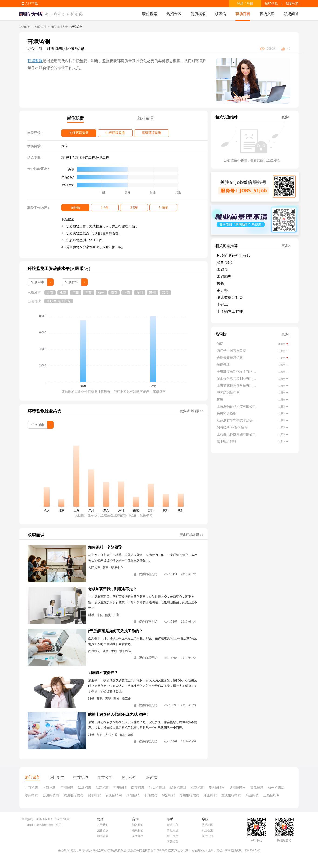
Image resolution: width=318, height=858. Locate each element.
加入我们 (137, 824)
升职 (100, 615)
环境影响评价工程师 (233, 256)
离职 (108, 698)
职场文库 (267, 14)
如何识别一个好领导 (105, 547)
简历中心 (207, 836)
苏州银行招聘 (189, 795)
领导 (106, 567)
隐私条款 (102, 836)
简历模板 (198, 14)
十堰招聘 (150, 795)
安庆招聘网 (113, 795)
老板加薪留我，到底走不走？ (112, 589)
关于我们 (102, 824)
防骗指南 (172, 841)
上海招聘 (49, 787)
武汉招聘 (102, 787)
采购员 (222, 269)
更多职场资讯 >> (192, 535)
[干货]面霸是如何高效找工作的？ (115, 631)
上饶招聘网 (271, 795)
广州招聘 (66, 787)
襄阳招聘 (94, 795)
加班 (100, 735)
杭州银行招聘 (73, 795)
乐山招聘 (252, 795)
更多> (286, 117)
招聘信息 (271, 3)
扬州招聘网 (237, 787)
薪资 (108, 615)
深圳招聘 (84, 787)
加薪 (116, 615)
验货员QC (225, 262)
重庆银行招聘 (231, 795)
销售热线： (29, 819)
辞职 (100, 698)
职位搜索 (149, 14)
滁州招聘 (31, 795)
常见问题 (172, 830)
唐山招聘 (210, 795)
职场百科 (242, 14)
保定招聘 (168, 795)
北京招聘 (31, 787)
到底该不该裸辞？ (103, 673)
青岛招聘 (256, 787)
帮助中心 (172, 824)
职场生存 (117, 567)
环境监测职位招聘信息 (65, 49)
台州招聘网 (51, 795)
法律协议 (102, 830)
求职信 (220, 14)
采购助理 (224, 276)
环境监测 (35, 61)
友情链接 (137, 836)
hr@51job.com (45, 824)
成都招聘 (197, 787)
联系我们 (137, 830)
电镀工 (222, 304)
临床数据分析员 (230, 297)
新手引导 (172, 836)
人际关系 (94, 567)
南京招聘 (137, 787)
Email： (31, 824)
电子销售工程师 (230, 311)
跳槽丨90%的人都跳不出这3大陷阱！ (119, 714)
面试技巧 (94, 651)
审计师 (222, 290)
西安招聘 (119, 787)
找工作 (126, 698)
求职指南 (125, 651)
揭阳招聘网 (178, 787)
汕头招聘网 (157, 787)
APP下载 (31, 3)
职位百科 (40, 26)
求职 (114, 651)
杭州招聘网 (276, 787)
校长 (220, 283)
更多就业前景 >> (192, 411)
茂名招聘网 (216, 787)
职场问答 (291, 14)
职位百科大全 (59, 26)
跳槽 (91, 615)
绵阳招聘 (132, 795)
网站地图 (207, 824)
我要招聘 (292, 3)
